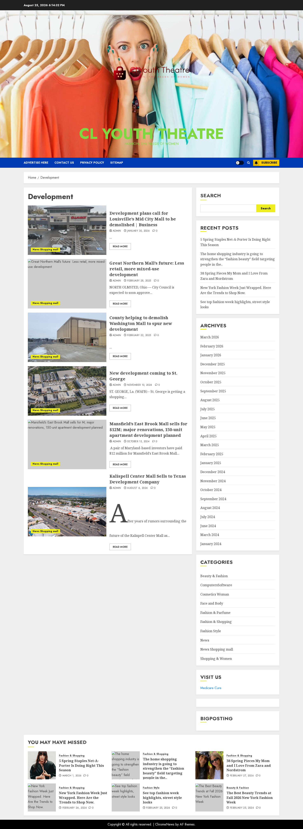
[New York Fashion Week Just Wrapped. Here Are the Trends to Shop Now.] (42, 797)
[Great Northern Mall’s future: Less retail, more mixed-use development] (67, 283)
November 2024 (212, 481)
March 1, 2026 (72, 775)
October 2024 (210, 490)
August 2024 (210, 507)
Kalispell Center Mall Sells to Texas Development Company (147, 479)
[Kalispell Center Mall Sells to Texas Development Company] (67, 511)
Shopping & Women (216, 658)
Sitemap (116, 163)
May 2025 (207, 427)
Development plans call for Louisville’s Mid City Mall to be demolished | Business (142, 218)
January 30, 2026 (138, 231)
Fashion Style (210, 631)
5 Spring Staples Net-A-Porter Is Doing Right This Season (81, 765)
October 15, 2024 (138, 441)
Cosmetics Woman (214, 594)
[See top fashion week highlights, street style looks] (126, 797)
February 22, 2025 (139, 335)
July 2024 (207, 517)
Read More (120, 246)
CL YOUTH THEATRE (151, 133)
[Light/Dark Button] (240, 163)
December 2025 (212, 364)
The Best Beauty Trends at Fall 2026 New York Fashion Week (250, 797)
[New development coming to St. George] (67, 391)
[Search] (248, 163)
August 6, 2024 (137, 488)
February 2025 (211, 454)
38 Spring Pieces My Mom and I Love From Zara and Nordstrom (249, 765)
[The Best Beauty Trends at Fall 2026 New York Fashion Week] (209, 797)
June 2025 (208, 418)
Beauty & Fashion (214, 576)
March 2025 (209, 445)
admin (117, 231)
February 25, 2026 (158, 808)
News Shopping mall (45, 249)
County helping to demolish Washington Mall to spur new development (140, 323)
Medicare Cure (210, 688)
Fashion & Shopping (216, 621)
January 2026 (210, 355)
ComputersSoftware (216, 585)
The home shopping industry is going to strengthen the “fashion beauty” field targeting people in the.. (237, 259)
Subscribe (269, 163)
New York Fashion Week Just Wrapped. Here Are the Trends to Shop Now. (83, 797)
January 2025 (210, 463)
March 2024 (209, 534)
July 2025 (207, 409)
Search (210, 195)
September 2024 (213, 499)
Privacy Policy (92, 163)
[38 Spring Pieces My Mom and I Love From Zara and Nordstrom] (209, 765)
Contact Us (64, 163)
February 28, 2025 (139, 281)
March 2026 (209, 337)
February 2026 (211, 346)
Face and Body (211, 603)
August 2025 (210, 400)
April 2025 (208, 436)
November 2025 (212, 373)
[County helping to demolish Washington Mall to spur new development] (67, 337)
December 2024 (212, 472)
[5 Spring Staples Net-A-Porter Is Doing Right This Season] (42, 765)
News (204, 640)
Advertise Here (36, 163)
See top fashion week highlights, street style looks (162, 797)
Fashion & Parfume (215, 612)
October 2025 (210, 382)
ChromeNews (164, 824)
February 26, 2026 (74, 808)
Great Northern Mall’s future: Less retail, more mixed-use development (146, 268)
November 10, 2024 (139, 385)
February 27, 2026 (242, 775)
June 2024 (208, 526)
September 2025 (213, 391)
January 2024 (210, 544)
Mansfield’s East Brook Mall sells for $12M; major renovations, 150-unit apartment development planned (148, 429)
